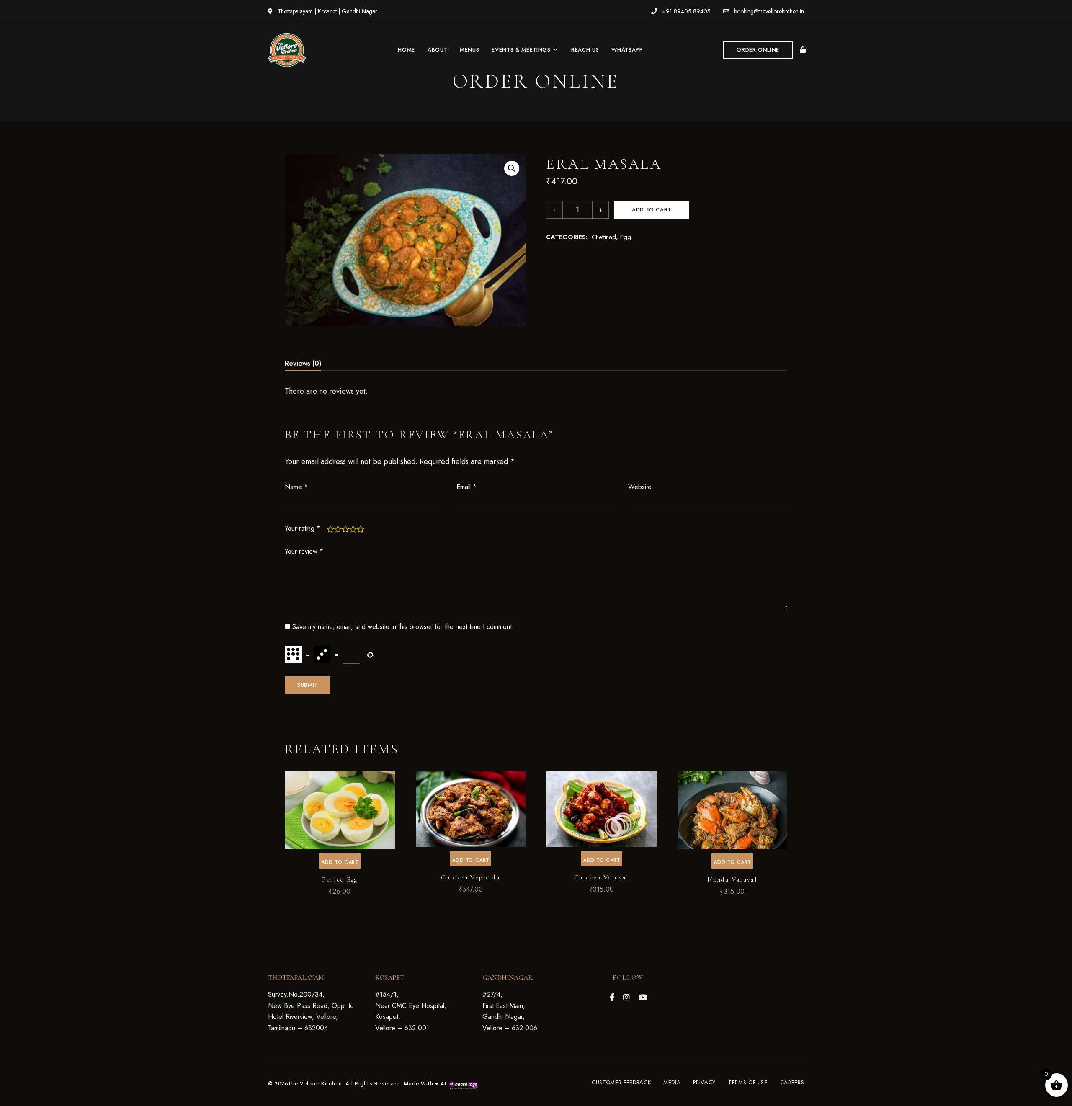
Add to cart (651, 210)
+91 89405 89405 (685, 11)
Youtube (643, 997)
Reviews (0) (303, 363)
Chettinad (604, 237)
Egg (625, 237)
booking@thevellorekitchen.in (768, 11)
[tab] (303, 363)
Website (640, 487)
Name (296, 487)
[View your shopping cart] (803, 49)
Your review (304, 551)
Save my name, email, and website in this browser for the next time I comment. (403, 627)
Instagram (626, 997)
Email (466, 487)
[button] (758, 50)
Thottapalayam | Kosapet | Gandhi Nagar (326, 11)
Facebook (612, 997)
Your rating (302, 528)
